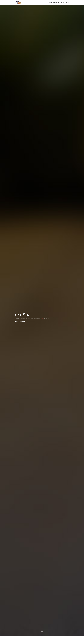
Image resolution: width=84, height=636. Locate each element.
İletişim (62, 2)
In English (67, 2)
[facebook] (1, 313)
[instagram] (2, 312)
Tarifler (58, 2)
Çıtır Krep (55, 2)
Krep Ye (50, 2)
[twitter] (2, 314)
